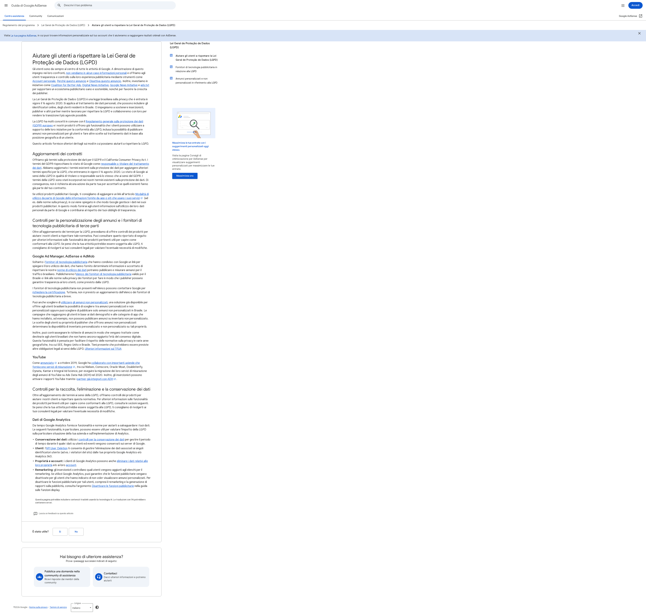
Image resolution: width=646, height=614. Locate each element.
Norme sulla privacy (38, 607)
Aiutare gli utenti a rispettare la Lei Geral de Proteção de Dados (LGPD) (197, 57)
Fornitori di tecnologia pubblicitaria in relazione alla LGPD (196, 69)
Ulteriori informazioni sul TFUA (103, 349)
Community (35, 16)
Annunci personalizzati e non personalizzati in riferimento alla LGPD (197, 80)
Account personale (44, 81)
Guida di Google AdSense (29, 5)
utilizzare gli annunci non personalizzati (84, 302)
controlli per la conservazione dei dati (101, 439)
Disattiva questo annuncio (105, 81)
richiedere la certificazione (48, 292)
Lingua (77, 603)
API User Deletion (56, 448)
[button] (6, 5)
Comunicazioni (55, 16)
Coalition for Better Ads (66, 85)
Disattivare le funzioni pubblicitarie (113, 486)
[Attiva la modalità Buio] (97, 607)
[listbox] (82, 607)
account (71, 465)
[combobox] (120, 5)
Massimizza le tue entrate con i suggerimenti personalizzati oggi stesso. (190, 146)
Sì (60, 531)
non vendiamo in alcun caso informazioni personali (96, 73)
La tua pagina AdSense (23, 35)
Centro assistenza (14, 16)
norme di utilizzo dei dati (72, 270)
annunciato (47, 363)
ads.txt (144, 85)
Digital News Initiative (95, 85)
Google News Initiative (124, 85)
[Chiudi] (639, 34)
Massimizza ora (184, 175)
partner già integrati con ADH (95, 379)
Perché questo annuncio (71, 81)
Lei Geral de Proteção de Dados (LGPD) (190, 45)
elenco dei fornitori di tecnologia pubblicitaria (103, 274)
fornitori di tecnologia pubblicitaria (66, 262)
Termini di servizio (58, 607)
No (76, 531)
